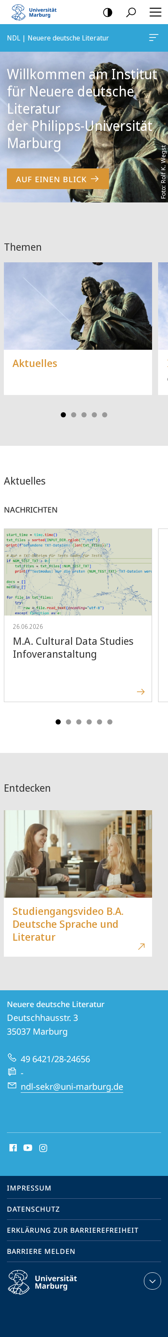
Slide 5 (104, 414)
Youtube (27, 1148)
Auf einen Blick (51, 179)
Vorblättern (156, 337)
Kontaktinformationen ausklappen (152, 1281)
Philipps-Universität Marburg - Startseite (36, 12)
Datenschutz (33, 1209)
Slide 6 (109, 721)
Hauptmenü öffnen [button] (155, 12)
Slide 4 (94, 414)
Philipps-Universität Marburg (57, 1296)
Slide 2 (73, 414)
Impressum (29, 1188)
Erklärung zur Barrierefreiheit (73, 1230)
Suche (131, 12)
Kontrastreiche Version (107, 12)
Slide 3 (84, 414)
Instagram (43, 1148)
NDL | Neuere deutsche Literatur (155, 38)
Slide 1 (63, 414)
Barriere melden (41, 1251)
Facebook (12, 1148)
